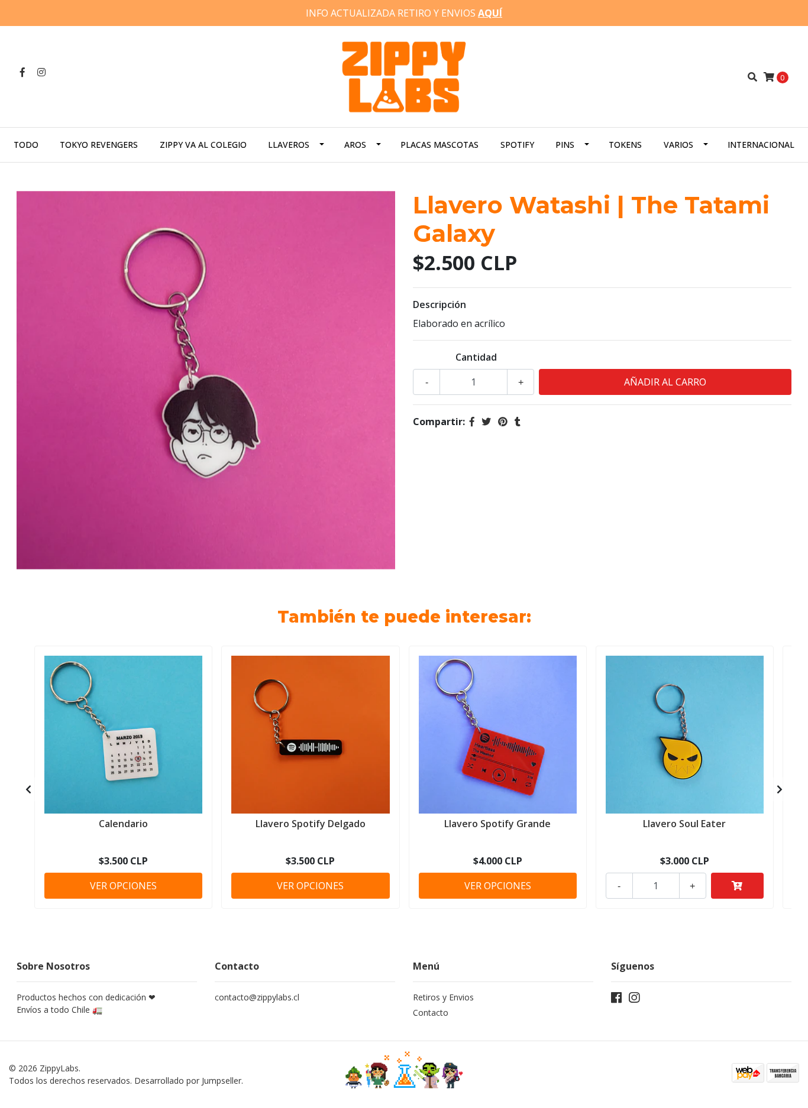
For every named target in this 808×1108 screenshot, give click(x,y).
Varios (678, 144)
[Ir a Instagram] (41, 72)
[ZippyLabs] (404, 75)
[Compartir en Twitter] (486, 421)
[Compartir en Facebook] (472, 421)
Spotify (517, 144)
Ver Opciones (123, 885)
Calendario (123, 823)
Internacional (761, 144)
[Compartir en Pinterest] (503, 421)
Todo (26, 144)
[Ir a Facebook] (22, 72)
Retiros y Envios (443, 997)
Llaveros (288, 144)
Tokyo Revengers (99, 144)
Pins (564, 144)
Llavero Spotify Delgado (311, 823)
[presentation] (28, 789)
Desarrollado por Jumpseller (187, 1080)
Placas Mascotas (439, 144)
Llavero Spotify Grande (497, 823)
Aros (355, 144)
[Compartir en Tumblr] (518, 421)
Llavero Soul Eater (684, 823)
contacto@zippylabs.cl (257, 997)
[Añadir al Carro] (737, 886)
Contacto (430, 1012)
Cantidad (476, 357)
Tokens (625, 144)
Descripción (439, 304)
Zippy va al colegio (203, 144)
